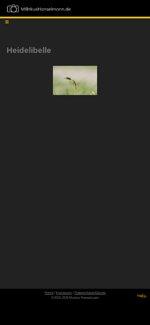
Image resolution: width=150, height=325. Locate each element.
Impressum (64, 293)
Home (49, 293)
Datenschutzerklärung (90, 293)
